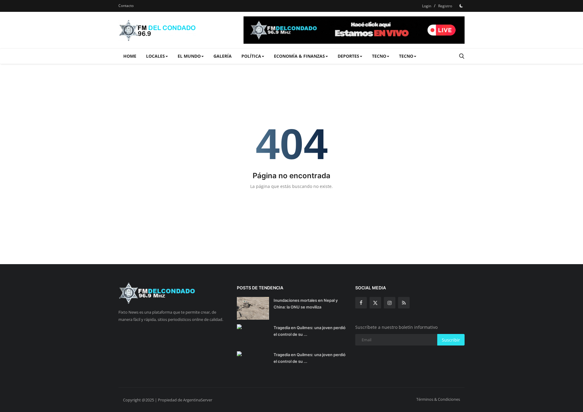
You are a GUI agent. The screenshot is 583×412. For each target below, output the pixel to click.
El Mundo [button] (189, 56)
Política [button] (251, 56)
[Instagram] (389, 302)
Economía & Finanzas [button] (299, 56)
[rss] (404, 302)
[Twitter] (375, 302)
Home (129, 56)
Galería (222, 56)
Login (426, 6)
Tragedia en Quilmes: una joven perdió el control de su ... (310, 331)
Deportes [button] (348, 56)
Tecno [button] (379, 56)
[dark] (461, 5)
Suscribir (451, 340)
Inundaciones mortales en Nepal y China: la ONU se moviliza (306, 303)
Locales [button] (155, 56)
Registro (445, 6)
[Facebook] (361, 302)
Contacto (126, 5)
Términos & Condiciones (438, 399)
